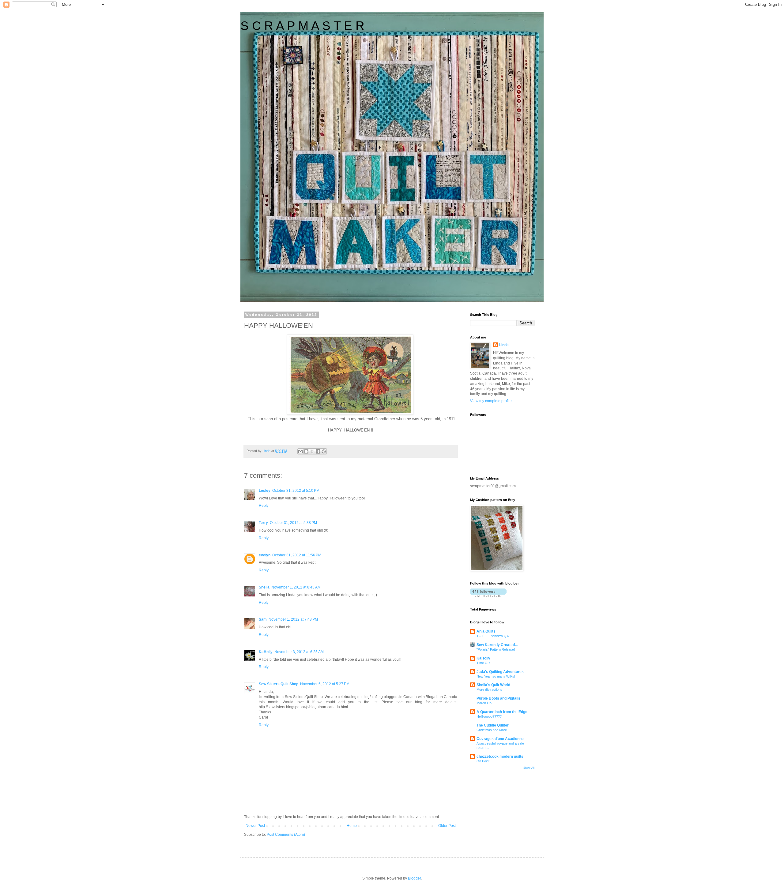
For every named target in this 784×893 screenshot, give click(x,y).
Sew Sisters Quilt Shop (278, 684)
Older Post (447, 826)
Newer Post (255, 826)
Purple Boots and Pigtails (498, 698)
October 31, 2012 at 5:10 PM (295, 490)
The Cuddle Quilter (493, 725)
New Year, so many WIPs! (496, 676)
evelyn (264, 555)
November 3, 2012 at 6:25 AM (299, 652)
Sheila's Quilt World (493, 685)
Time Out (483, 663)
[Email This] (300, 451)
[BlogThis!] (306, 451)
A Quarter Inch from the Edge (502, 712)
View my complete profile (491, 401)
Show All (528, 767)
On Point (483, 761)
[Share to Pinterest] (324, 451)
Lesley (264, 490)
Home (352, 826)
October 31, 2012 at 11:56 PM (296, 555)
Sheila (264, 587)
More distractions (489, 689)
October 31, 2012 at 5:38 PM (293, 523)
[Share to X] (312, 451)
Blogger (414, 878)
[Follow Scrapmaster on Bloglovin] (488, 595)
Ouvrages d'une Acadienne (500, 739)
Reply (264, 505)
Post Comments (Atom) (286, 834)
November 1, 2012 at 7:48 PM (293, 619)
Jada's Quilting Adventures (500, 672)
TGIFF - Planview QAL (494, 636)
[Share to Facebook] (318, 451)
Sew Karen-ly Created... (497, 645)
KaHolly (266, 652)
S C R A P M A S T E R (302, 25)
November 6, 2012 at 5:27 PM (324, 684)
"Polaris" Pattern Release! (496, 649)
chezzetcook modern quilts (500, 756)
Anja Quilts (486, 631)
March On (484, 703)
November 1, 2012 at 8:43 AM (296, 587)
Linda (504, 345)
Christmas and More (492, 730)
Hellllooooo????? (489, 716)
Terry (263, 523)
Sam (263, 619)
